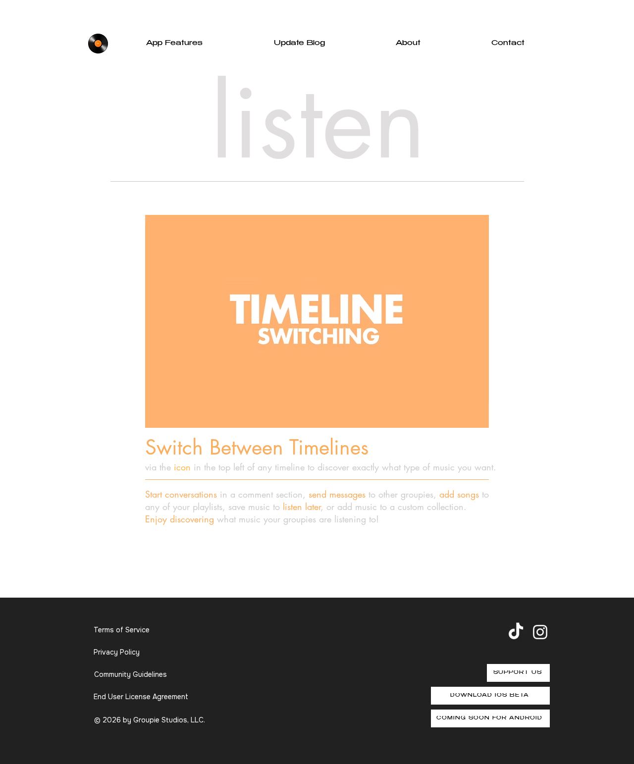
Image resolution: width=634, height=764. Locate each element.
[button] (476, 417)
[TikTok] (516, 632)
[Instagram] (540, 632)
